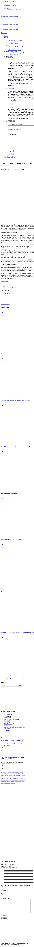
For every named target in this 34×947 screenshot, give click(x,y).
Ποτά (5, 725)
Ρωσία (19, 778)
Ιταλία (11, 776)
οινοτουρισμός (21, 781)
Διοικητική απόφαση (11, 773)
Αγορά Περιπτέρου (9, 157)
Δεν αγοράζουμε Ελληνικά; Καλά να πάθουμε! (12, 740)
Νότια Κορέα (6, 778)
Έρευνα (9, 772)
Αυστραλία (12, 772)
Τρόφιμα (6, 728)
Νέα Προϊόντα (8, 724)
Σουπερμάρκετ (22, 778)
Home (6, 36)
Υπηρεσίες (11, 88)
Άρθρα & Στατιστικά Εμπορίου (16, 53)
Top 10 (6, 772)
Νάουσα (2, 778)
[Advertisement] (14, 697)
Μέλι (23, 776)
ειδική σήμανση (3, 781)
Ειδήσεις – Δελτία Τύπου (11, 719)
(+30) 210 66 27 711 (8, 2)
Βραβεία (15, 772)
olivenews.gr (4, 281)
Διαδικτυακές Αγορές (4, 773)
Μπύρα (6, 722)
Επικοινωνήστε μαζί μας (10, 5)
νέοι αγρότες (17, 781)
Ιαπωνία (8, 776)
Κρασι (18, 776)
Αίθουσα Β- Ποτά (13, 43)
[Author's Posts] (3, 300)
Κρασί (6, 721)
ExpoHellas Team (5, 304)
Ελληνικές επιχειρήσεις (11, 775)
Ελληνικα (7, 8)
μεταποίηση (13, 781)
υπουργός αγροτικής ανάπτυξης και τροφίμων (8, 783)
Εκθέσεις (16, 773)
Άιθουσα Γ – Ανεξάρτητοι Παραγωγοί (18, 46)
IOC (4, 772)
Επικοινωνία (11, 121)
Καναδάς (15, 776)
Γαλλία (18, 772)
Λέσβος (21, 776)
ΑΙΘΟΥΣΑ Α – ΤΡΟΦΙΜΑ (15, 40)
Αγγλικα (18, 9)
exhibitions (7, 714)
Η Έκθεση (11, 57)
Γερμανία (21, 772)
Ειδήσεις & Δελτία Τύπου (15, 54)
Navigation (4, 33)
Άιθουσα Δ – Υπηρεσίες (14, 50)
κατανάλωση (8, 781)
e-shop (2, 772)
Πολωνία (9, 778)
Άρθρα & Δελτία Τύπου (10, 51)
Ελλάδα (23, 773)
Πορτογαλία (14, 778)
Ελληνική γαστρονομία (19, 775)
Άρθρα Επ (7, 717)
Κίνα (13, 776)
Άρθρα (6, 716)
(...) (2, 747)
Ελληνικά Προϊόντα (4, 775)
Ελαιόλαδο (20, 773)
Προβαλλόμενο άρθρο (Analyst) (13, 727)
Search (19, 685)
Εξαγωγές (4, 776)
